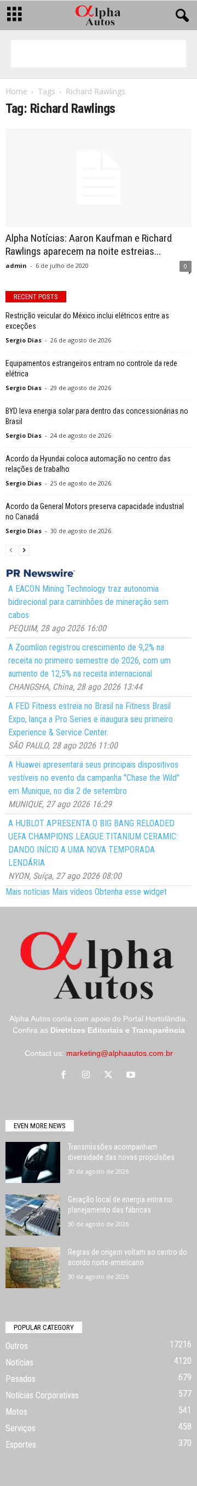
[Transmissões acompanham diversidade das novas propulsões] (32, 1162)
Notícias (19, 1362)
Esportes (20, 1444)
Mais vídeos (72, 892)
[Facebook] (66, 1075)
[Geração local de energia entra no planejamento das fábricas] (32, 1215)
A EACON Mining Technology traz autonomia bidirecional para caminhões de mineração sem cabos (88, 602)
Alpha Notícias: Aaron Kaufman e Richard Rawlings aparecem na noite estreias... (88, 245)
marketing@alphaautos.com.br (119, 1053)
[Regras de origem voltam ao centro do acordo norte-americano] (32, 1267)
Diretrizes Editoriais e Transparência (117, 1030)
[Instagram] (88, 1075)
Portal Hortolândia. (155, 1018)
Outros (16, 1346)
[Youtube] (132, 1075)
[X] (111, 1075)
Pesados (20, 1379)
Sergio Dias (23, 340)
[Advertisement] (98, 53)
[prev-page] (10, 550)
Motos (16, 1412)
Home (16, 91)
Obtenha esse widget (131, 892)
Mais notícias (27, 892)
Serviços (20, 1428)
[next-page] (24, 550)
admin (16, 265)
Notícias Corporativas (42, 1395)
